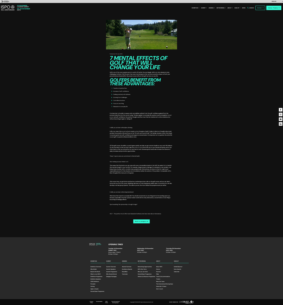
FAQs (157, 274)
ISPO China (106, 302)
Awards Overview (126, 266)
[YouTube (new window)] (280, 119)
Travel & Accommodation (163, 276)
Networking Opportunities (145, 266)
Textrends (125, 274)
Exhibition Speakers (95, 279)
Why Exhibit (93, 269)
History (158, 269)
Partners (158, 271)
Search (251, 8)
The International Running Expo (164, 284)
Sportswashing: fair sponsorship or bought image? (123, 204)
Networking (220, 8)
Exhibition (195, 8)
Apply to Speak (94, 289)
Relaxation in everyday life (120, 106)
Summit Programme (111, 271)
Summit (203, 8)
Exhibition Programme (96, 276)
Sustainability (99, 301)
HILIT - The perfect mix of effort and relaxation (123, 214)
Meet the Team (160, 281)
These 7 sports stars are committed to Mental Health (125, 156)
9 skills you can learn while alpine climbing (121, 127)
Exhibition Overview (95, 266)
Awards (211, 8)
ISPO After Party (142, 269)
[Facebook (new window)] (280, 109)
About (229, 8)
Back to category (140, 221)
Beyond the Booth (95, 271)
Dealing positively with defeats (121, 94)
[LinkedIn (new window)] (280, 124)
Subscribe (176, 271)
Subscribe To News (161, 286)
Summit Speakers (111, 269)
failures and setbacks (125, 131)
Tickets (158, 279)
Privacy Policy (91, 302)
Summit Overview (111, 266)
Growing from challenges (120, 97)
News (243, 8)
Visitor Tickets (273, 8)
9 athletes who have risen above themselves (148, 214)
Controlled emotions (119, 100)
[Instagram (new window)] (280, 114)
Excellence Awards (127, 269)
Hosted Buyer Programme (97, 291)
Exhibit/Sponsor (178, 266)
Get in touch (159, 289)
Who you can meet (143, 271)
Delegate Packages (111, 276)
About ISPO (159, 266)
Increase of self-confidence (121, 91)
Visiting (92, 286)
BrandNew (124, 271)
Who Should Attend (111, 274)
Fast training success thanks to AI (119, 161)
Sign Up (236, 8)
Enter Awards (177, 269)
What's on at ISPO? (95, 274)
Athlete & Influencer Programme (146, 276)
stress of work (138, 147)
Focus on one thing (118, 103)
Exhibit (259, 8)
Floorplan (92, 284)
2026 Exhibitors (94, 281)
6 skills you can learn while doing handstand (121, 192)
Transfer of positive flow (120, 88)
